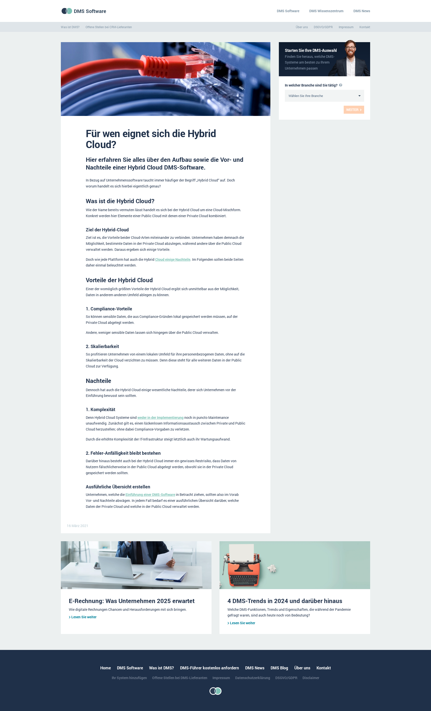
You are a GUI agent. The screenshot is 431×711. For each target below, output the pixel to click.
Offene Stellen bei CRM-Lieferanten (109, 27)
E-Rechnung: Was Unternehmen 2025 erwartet (132, 601)
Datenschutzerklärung (252, 677)
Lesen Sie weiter (84, 617)
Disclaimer (311, 677)
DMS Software (90, 11)
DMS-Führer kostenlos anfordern (209, 667)
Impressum (346, 27)
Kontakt (364, 27)
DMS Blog (279, 667)
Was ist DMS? (70, 27)
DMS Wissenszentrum (326, 10)
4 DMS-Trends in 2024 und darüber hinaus (284, 601)
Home (105, 667)
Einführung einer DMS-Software (150, 494)
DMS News (361, 10)
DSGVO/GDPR (323, 27)
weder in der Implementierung (160, 417)
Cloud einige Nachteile (172, 259)
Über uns (302, 27)
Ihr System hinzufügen (129, 677)
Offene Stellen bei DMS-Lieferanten (179, 677)
